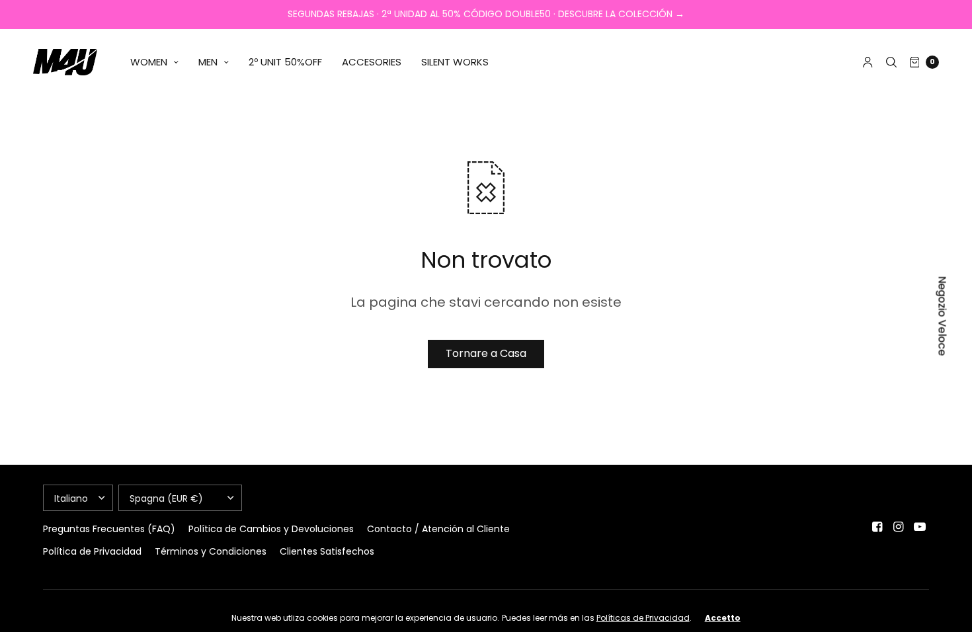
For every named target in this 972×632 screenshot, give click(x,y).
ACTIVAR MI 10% (615, 480)
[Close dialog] (727, 200)
